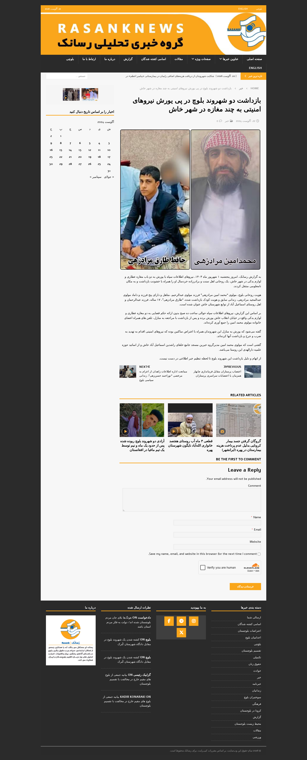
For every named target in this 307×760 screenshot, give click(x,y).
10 (108, 150)
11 (99, 150)
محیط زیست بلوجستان (248, 724)
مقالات (179, 59)
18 (99, 157)
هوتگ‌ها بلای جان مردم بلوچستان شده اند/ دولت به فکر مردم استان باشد (128, 622)
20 (80, 157)
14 (70, 150)
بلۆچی (257, 644)
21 (70, 157)
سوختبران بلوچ (252, 697)
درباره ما (109, 59)
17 (109, 157)
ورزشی (257, 737)
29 (60, 164)
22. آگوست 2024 (245, 121)
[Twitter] (181, 632)
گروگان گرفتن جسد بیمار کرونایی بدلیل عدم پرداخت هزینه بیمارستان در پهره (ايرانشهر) (238, 445)
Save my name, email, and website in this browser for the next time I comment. (202, 554)
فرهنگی (256, 704)
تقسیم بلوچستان (251, 651)
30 (51, 164)
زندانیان (256, 691)
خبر (227, 121)
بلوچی (259, 8)
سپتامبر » (95, 177)
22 (60, 157)
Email (257, 530)
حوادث (257, 671)
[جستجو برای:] (67, 76)
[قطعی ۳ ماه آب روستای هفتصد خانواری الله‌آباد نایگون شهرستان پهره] (190, 420)
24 (109, 164)
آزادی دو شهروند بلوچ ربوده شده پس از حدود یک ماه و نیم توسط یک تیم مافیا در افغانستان (142, 445)
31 (109, 171)
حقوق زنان (255, 664)
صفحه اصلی (254, 59)
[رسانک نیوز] (153, 52)
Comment (254, 486)
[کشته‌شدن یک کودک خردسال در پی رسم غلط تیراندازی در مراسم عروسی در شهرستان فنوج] (89, 94)
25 (99, 164)
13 (80, 150)
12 (89, 150)
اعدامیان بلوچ (253, 637)
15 (60, 150)
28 (70, 164)
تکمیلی (257, 657)
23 (51, 157)
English (243, 8)
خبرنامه (256, 684)
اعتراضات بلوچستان (249, 631)
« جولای (109, 177)
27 (80, 164)
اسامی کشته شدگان (153, 59)
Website (255, 542)
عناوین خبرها (230, 59)
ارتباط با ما (89, 59)
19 (89, 157)
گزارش (128, 59)
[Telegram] (181, 621)
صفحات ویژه (203, 59)
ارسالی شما (254, 617)
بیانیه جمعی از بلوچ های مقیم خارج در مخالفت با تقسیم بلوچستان (128, 679)
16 (51, 150)
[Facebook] (169, 621)
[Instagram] (193, 621)
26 (89, 164)
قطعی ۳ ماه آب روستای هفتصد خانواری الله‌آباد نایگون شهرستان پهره (190, 445)
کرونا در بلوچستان (250, 711)
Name (256, 517)
